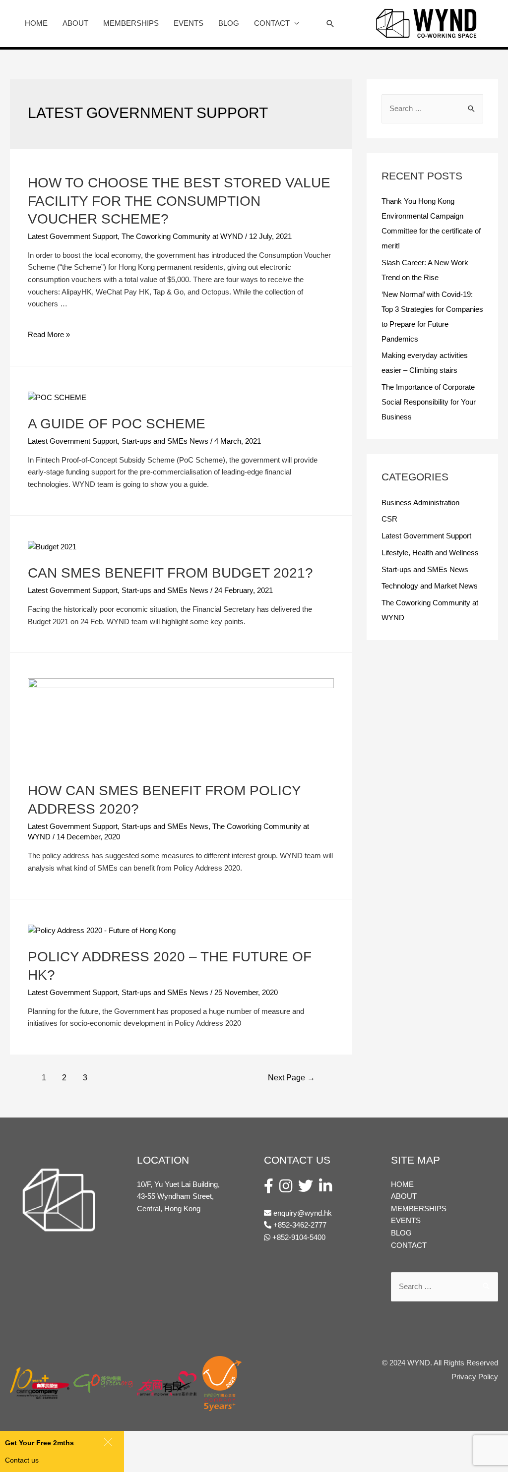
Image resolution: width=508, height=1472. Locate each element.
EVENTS (188, 23)
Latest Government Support (73, 236)
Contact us (22, 1460)
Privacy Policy (474, 1376)
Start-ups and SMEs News (165, 441)
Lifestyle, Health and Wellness (430, 552)
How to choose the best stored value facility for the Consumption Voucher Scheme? (179, 201)
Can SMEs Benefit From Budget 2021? (170, 573)
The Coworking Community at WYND (182, 236)
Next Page (291, 1077)
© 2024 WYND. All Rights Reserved (440, 1362)
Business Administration (420, 502)
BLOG (228, 23)
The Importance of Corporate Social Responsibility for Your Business (428, 402)
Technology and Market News (429, 586)
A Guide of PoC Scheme (116, 423)
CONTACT (272, 23)
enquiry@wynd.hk (302, 1213)
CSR (389, 519)
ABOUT (75, 23)
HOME (36, 23)
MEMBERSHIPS (131, 23)
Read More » (49, 334)
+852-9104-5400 (297, 1237)
